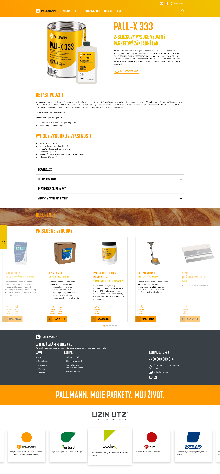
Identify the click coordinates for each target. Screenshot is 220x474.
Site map (41, 369)
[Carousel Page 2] (107, 326)
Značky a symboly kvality (53, 198)
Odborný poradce (73, 357)
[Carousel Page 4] (113, 326)
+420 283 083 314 (161, 359)
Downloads (45, 170)
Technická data (47, 179)
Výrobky (66, 11)
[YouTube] (161, 3)
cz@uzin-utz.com (161, 372)
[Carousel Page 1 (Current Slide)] (104, 326)
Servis (77, 11)
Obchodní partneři (74, 361)
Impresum (42, 365)
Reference (108, 11)
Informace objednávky (52, 189)
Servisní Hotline (73, 372)
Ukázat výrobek (15, 319)
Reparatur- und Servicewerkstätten (74, 366)
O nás (119, 11)
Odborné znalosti (92, 11)
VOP (39, 357)
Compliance (43, 361)
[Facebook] (166, 3)
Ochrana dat (43, 373)
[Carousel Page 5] (116, 326)
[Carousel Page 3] (110, 326)
